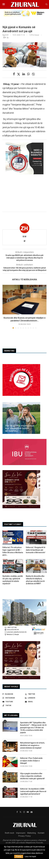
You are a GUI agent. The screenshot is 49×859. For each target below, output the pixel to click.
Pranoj (18, 856)
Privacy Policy (24, 836)
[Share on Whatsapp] (28, 74)
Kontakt (41, 833)
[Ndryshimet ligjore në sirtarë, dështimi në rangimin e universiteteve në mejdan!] (10, 747)
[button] (5, 306)
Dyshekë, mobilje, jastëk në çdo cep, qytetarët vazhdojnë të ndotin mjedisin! (13, 580)
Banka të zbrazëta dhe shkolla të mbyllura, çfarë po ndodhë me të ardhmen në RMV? (35, 580)
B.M (24, 236)
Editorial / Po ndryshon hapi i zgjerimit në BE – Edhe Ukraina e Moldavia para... (13, 551)
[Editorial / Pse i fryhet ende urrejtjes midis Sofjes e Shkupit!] (10, 762)
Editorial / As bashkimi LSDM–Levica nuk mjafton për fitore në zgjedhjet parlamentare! (33, 791)
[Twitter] (20, 812)
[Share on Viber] (33, 74)
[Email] (32, 812)
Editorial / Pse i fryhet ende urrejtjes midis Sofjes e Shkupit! (31, 760)
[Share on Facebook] (13, 74)
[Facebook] (17, 812)
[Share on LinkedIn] (24, 74)
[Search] (46, 4)
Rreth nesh (9, 833)
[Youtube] (28, 812)
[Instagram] (24, 812)
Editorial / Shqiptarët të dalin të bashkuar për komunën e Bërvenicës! (35, 549)
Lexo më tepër (30, 856)
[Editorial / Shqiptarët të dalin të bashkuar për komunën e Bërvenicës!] (36, 537)
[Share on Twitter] (18, 74)
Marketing (31, 833)
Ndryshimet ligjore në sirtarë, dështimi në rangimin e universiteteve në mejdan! (32, 745)
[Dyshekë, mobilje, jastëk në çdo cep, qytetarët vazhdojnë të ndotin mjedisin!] (13, 566)
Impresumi (20, 833)
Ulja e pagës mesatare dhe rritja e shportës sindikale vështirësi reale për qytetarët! (32, 775)
